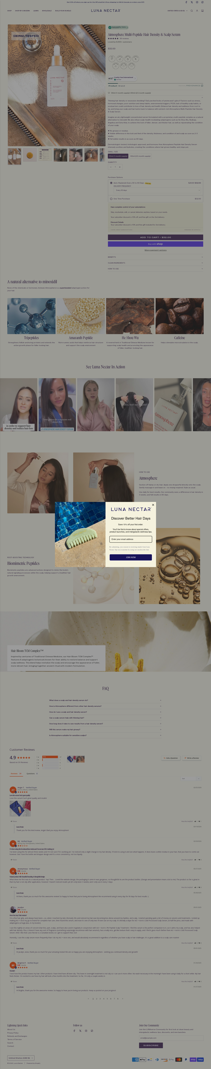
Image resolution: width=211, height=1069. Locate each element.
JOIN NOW (131, 557)
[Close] (153, 505)
